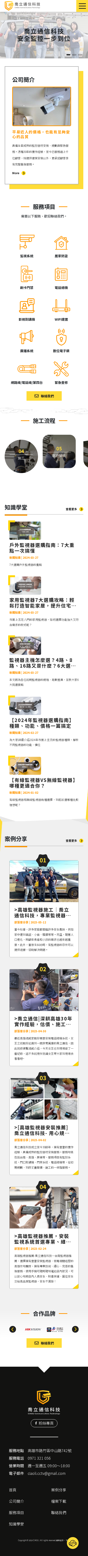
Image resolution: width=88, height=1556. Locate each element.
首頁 (12, 1490)
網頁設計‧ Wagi (63, 1540)
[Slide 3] (80, 54)
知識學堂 (16, 1524)
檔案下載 (58, 1501)
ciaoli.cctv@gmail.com (46, 1473)
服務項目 (16, 1512)
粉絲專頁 (46, 1423)
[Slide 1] (68, 54)
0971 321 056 (39, 1458)
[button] (12, 1329)
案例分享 (58, 1490)
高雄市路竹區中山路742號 (50, 1450)
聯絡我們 (58, 1512)
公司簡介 (16, 1501)
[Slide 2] (74, 54)
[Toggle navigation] (82, 6)
